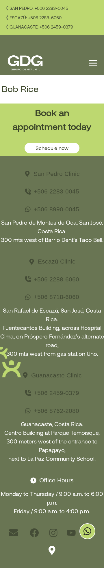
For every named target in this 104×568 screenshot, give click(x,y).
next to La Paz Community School (51, 458)
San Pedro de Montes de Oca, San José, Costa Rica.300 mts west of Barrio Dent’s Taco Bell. (52, 231)
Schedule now (52, 148)
